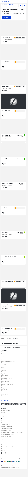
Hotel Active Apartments (7, 281)
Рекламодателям (4, 448)
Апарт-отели (3, 368)
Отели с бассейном (5, 381)
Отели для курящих (5, 385)
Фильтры (20, 5)
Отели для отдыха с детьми (7, 384)
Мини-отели (3, 364)
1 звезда (2, 357)
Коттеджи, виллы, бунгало (6, 371)
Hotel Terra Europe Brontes (9, 256)
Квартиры (3, 367)
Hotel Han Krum (6, 61)
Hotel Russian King (7, 305)
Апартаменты (4, 365)
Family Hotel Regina (7, 135)
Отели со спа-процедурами (7, 378)
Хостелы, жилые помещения (7, 362)
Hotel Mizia (4, 232)
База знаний (3, 420)
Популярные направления (6, 426)
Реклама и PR (4, 450)
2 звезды (3, 356)
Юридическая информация (6, 428)
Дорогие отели (4, 389)
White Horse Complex (7, 183)
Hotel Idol (4, 159)
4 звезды (3, 353)
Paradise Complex (6, 208)
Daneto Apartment (6, 86)
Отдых (2, 395)
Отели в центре (4, 394)
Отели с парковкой (5, 375)
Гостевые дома (4, 370)
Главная (2, 338)
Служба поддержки (5, 422)
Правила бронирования (6, 430)
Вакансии (3, 414)
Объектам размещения (6, 441)
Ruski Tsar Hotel (6, 110)
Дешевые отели (4, 390)
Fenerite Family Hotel (7, 37)
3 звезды (3, 354)
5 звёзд (2, 351)
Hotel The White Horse (7, 328)
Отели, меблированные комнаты (8, 361)
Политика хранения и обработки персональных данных (13, 465)
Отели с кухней (4, 382)
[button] (9, 5)
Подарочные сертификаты (6, 436)
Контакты (3, 412)
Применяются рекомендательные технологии (11, 467)
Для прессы (3, 416)
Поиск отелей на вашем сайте (7, 446)
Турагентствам (4, 442)
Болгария (9, 338)
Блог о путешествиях (5, 424)
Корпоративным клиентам (6, 444)
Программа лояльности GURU (7, 434)
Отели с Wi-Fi (4, 379)
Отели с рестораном (5, 376)
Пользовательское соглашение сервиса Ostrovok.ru (12, 432)
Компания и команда (5, 410)
